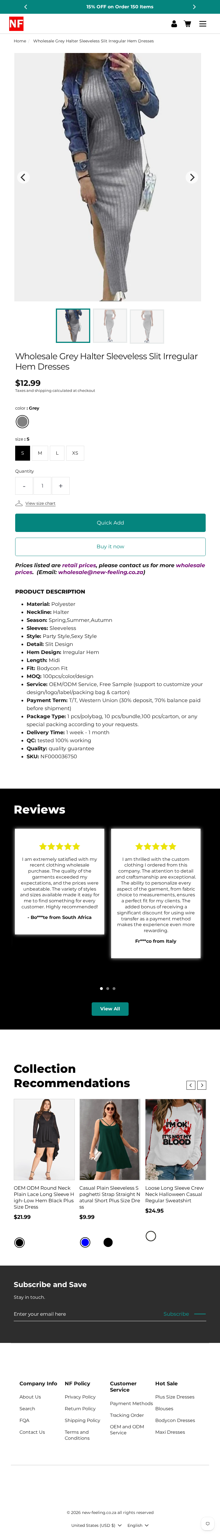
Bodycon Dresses (175, 1420)
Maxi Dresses (170, 1432)
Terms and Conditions (77, 1435)
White (151, 1236)
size (22, 439)
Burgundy (96, 1242)
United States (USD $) (93, 1525)
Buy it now (110, 546)
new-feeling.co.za (99, 1512)
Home (20, 41)
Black (19, 1242)
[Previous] (26, 7)
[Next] (194, 7)
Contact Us (32, 1432)
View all (110, 1008)
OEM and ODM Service (127, 1429)
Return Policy (80, 1408)
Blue (85, 1242)
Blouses (164, 1408)
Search (27, 1408)
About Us (30, 1397)
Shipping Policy (82, 1420)
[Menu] (204, 23)
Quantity (24, 471)
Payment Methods (131, 1403)
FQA (24, 1420)
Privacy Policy (80, 1397)
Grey (22, 422)
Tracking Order (127, 1415)
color (27, 408)
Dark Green (119, 1242)
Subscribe (176, 1314)
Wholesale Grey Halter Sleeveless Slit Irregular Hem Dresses (93, 41)
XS (75, 453)
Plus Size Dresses (175, 1397)
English (134, 1525)
